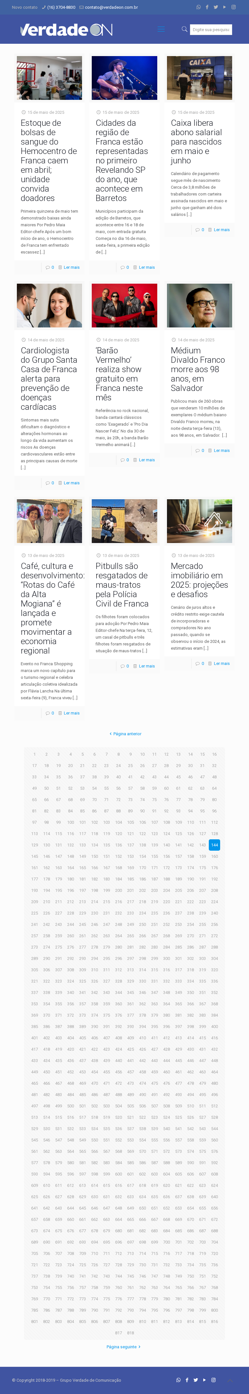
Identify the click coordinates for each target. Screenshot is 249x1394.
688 (214, 1230)
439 (106, 1060)
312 (118, 969)
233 (130, 913)
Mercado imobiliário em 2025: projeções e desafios (199, 580)
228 (70, 913)
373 (82, 1015)
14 (190, 754)
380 (166, 1015)
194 (46, 890)
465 (34, 1083)
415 (202, 1037)
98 (46, 822)
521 (130, 1117)
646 (94, 1208)
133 (82, 845)
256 (214, 924)
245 (82, 924)
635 (154, 1196)
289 (34, 958)
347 (154, 992)
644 (70, 1208)
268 (166, 935)
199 (106, 890)
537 (130, 1128)
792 (118, 1310)
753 (34, 1287)
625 (34, 1196)
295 (106, 958)
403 (58, 1037)
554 (142, 1140)
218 (142, 901)
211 (58, 901)
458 (142, 1071)
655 (202, 1208)
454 (94, 1071)
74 (142, 799)
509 (178, 1106)
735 (202, 1264)
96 (214, 811)
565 (82, 1151)
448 (214, 1060)
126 (190, 833)
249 (130, 924)
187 (154, 879)
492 (166, 1094)
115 (58, 833)
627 (58, 1196)
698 (142, 1242)
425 (130, 1049)
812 (166, 1321)
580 (70, 1162)
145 (34, 856)
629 (82, 1196)
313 (130, 969)
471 (106, 1083)
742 (94, 1276)
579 (58, 1162)
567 (106, 1151)
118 (94, 833)
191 (202, 879)
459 (154, 1071)
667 (154, 1219)
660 (70, 1219)
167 (106, 867)
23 (106, 765)
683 (154, 1230)
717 (178, 1253)
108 (166, 822)
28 (166, 765)
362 (142, 1003)
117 (82, 833)
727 (106, 1264)
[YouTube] (224, 7)
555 (154, 1140)
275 (58, 947)
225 (34, 913)
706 (46, 1253)
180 (70, 879)
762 (142, 1287)
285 (178, 947)
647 (106, 1208)
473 (130, 1083)
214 (94, 901)
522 (142, 1117)
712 (118, 1253)
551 (106, 1140)
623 (202, 1185)
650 (142, 1208)
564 (70, 1151)
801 (34, 1321)
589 (178, 1162)
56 (118, 788)
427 (154, 1049)
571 (154, 1151)
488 (118, 1094)
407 (106, 1037)
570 (142, 1151)
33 (34, 776)
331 (154, 981)
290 (46, 958)
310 (94, 969)
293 (82, 958)
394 (142, 1026)
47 (202, 776)
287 (202, 947)
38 (94, 776)
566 (94, 1151)
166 (94, 867)
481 (34, 1094)
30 (190, 765)
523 (154, 1117)
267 (154, 935)
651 (154, 1208)
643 (58, 1208)
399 (202, 1026)
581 (82, 1162)
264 (118, 935)
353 (34, 1003)
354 (46, 1003)
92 (166, 811)
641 (34, 1208)
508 (166, 1106)
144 (214, 845)
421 (82, 1049)
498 (46, 1106)
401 (34, 1037)
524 (166, 1117)
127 (202, 833)
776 (118, 1298)
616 (118, 1185)
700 (166, 1242)
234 (142, 913)
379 (154, 1015)
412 (166, 1037)
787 (58, 1310)
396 (166, 1026)
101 (82, 822)
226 (46, 913)
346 (142, 992)
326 (94, 981)
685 (178, 1230)
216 (118, 901)
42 (142, 776)
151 (106, 856)
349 (178, 992)
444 (166, 1060)
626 (46, 1196)
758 (94, 1287)
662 (94, 1219)
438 (94, 1060)
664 (118, 1219)
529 (34, 1128)
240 (214, 913)
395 (154, 1026)
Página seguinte (121, 1346)
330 (142, 981)
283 (154, 947)
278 (94, 947)
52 (70, 788)
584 (118, 1162)
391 (106, 1026)
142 (190, 845)
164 (70, 867)
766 (190, 1287)
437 (82, 1060)
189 (178, 879)
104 (118, 822)
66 (46, 799)
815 (202, 1321)
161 (34, 867)
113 (34, 833)
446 (190, 1060)
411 (154, 1037)
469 (82, 1083)
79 (202, 799)
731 (154, 1264)
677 (82, 1230)
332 (166, 981)
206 (190, 890)
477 (178, 1083)
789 (82, 1310)
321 (34, 981)
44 (166, 776)
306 (46, 969)
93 (178, 811)
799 (202, 1310)
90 (142, 811)
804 (70, 1321)
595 (58, 1174)
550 (94, 1140)
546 (46, 1140)
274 (46, 947)
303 (202, 958)
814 (190, 1321)
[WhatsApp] (198, 7)
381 (178, 1015)
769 (34, 1298)
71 (106, 799)
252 (166, 924)
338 (46, 992)
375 (106, 1015)
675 (58, 1230)
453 (82, 1071)
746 (142, 1276)
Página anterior (127, 733)
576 (214, 1151)
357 (82, 1003)
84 (70, 811)
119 (106, 833)
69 (82, 799)
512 (214, 1106)
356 (70, 1003)
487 (106, 1094)
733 (178, 1264)
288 (214, 947)
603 (154, 1174)
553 (130, 1140)
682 (142, 1230)
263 (106, 935)
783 (202, 1298)
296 (118, 958)
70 (94, 799)
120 (118, 833)
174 (190, 867)
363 (154, 1003)
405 (82, 1037)
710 (94, 1253)
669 (178, 1219)
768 (214, 1287)
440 (118, 1060)
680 (118, 1230)
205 (178, 890)
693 (82, 1242)
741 (82, 1276)
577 (34, 1162)
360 (118, 1003)
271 (202, 935)
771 (58, 1298)
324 (70, 981)
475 (154, 1083)
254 (190, 924)
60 (166, 788)
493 (178, 1094)
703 (202, 1242)
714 (142, 1253)
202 (142, 890)
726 (94, 1264)
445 (178, 1060)
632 (118, 1196)
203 (154, 890)
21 (82, 765)
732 (166, 1264)
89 (130, 811)
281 (130, 947)
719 (202, 1253)
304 (214, 958)
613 (82, 1185)
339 (58, 992)
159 (202, 856)
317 (178, 969)
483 (58, 1094)
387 (58, 1026)
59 (154, 788)
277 (82, 947)
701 (178, 1242)
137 (130, 845)
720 (214, 1253)
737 (34, 1276)
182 (94, 879)
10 (142, 754)
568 (118, 1151)
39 (106, 776)
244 (70, 924)
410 (142, 1037)
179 (58, 879)
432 (214, 1049)
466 (46, 1083)
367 (202, 1003)
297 (130, 958)
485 (82, 1094)
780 (166, 1298)
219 (154, 901)
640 (214, 1196)
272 (214, 935)
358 (94, 1003)
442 (142, 1060)
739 (58, 1276)
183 (106, 879)
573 (178, 1151)
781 (178, 1298)
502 (94, 1106)
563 (58, 1151)
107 (154, 822)
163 (58, 867)
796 (166, 1310)
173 (178, 867)
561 (34, 1151)
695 (106, 1242)
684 (166, 1230)
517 (82, 1117)
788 (70, 1310)
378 (142, 1015)
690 (46, 1242)
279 (106, 947)
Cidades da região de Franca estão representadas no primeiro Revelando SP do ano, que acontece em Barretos (122, 160)
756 (70, 1287)
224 (214, 901)
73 (130, 799)
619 (154, 1185)
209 (34, 901)
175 (202, 867)
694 (94, 1242)
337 (34, 992)
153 (130, 856)
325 (82, 981)
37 (82, 776)
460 (166, 1071)
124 (166, 833)
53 (82, 788)
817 (118, 1332)
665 (130, 1219)
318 (190, 969)
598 (94, 1174)
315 (154, 969)
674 (46, 1230)
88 (118, 811)
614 (94, 1185)
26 (142, 765)
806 (94, 1321)
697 (130, 1242)
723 (58, 1264)
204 (166, 890)
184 (118, 879)
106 (142, 822)
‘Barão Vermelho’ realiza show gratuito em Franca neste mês (119, 374)
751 (202, 1276)
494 (190, 1094)
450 (46, 1071)
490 (142, 1094)
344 (118, 992)
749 (178, 1276)
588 (166, 1162)
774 (94, 1298)
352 (214, 992)
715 (154, 1253)
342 (94, 992)
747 (154, 1276)
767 (202, 1287)
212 (70, 901)
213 (82, 901)
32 (214, 765)
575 (202, 1151)
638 (190, 1196)
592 (214, 1162)
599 (106, 1174)
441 (130, 1060)
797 (178, 1310)
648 (118, 1208)
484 (70, 1094)
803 (58, 1321)
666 (142, 1219)
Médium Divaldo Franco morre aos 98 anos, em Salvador (198, 369)
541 (178, 1128)
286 (190, 947)
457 (130, 1071)
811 (154, 1321)
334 (190, 981)
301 (178, 958)
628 (70, 1196)
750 (190, 1276)
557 (178, 1140)
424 (118, 1049)
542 (190, 1128)
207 (202, 890)
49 (34, 788)
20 (70, 765)
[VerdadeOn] (67, 29)
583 (106, 1162)
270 (190, 935)
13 (178, 754)
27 (154, 765)
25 (130, 765)
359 (106, 1003)
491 (154, 1094)
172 (166, 867)
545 (34, 1140)
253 (178, 924)
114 (46, 833)
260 (70, 935)
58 (142, 788)
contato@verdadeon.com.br (111, 7)
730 (142, 1264)
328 (118, 981)
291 (58, 958)
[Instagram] (233, 7)
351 (202, 992)
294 (94, 958)
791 (106, 1310)
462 (190, 1071)
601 (130, 1174)
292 (70, 958)
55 (106, 788)
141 (178, 845)
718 (190, 1253)
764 (166, 1287)
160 (214, 856)
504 (118, 1106)
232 (118, 913)
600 (118, 1174)
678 (94, 1230)
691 (58, 1242)
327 (106, 981)
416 (214, 1037)
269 (178, 935)
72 (118, 799)
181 (82, 879)
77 (178, 799)
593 (34, 1174)
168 (118, 867)
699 (154, 1242)
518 (94, 1117)
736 (214, 1264)
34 (46, 776)
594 (46, 1174)
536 (118, 1128)
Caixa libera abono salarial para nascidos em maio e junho (196, 141)
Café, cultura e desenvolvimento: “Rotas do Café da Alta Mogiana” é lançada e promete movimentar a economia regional (53, 608)
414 (190, 1037)
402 (46, 1037)
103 (106, 822)
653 (178, 1208)
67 (58, 799)
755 (58, 1287)
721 (34, 1264)
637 (178, 1196)
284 (166, 947)
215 (106, 901)
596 (70, 1174)
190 (190, 879)
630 (94, 1196)
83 (58, 811)
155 (154, 856)
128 (214, 833)
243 (58, 924)
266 (142, 935)
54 (94, 788)
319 (202, 969)
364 (166, 1003)
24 (118, 765)
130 (46, 845)
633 (130, 1196)
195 (58, 890)
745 (130, 1276)
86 (94, 811)
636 (166, 1196)
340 (70, 992)
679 (106, 1230)
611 (58, 1185)
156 (166, 856)
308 (70, 969)
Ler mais (72, 267)
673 (34, 1230)
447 (202, 1060)
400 (214, 1026)
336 (214, 981)
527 (202, 1117)
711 (106, 1253)
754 (46, 1287)
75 (154, 799)
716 (166, 1253)
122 (142, 833)
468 (70, 1083)
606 (190, 1174)
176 (214, 867)
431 (202, 1049)
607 (202, 1174)
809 (130, 1321)
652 (166, 1208)
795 (154, 1310)
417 (34, 1049)
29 (178, 765)
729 (130, 1264)
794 (142, 1310)
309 (82, 969)
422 (94, 1049)
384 (214, 1015)
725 (82, 1264)
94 (190, 811)
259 (58, 935)
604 (166, 1174)
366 (190, 1003)
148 (70, 856)
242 (46, 924)
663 (106, 1219)
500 (70, 1106)
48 (214, 776)
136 (118, 845)
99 (58, 822)
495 (202, 1094)
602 (142, 1174)
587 (154, 1162)
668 (166, 1219)
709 (82, 1253)
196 (70, 890)
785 (34, 1310)
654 (190, 1208)
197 (82, 890)
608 (214, 1174)
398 (190, 1026)
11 (154, 754)
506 (142, 1106)
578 (46, 1162)
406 (94, 1037)
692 (70, 1242)
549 (82, 1140)
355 (58, 1003)
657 (34, 1219)
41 (130, 776)
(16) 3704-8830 (61, 7)
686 (190, 1230)
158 (190, 856)
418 (46, 1049)
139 (154, 845)
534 (94, 1128)
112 (214, 822)
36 (70, 776)
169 (130, 867)
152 (118, 856)
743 (106, 1276)
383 (202, 1015)
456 (118, 1071)
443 (154, 1060)
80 (214, 799)
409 (130, 1037)
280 (118, 947)
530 (46, 1128)
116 (70, 833)
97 (34, 822)
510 (190, 1106)
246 (94, 924)
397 (178, 1026)
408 (118, 1037)
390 (94, 1026)
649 (130, 1208)
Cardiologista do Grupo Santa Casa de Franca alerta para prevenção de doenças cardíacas (49, 379)
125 (178, 833)
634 (142, 1196)
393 (130, 1026)
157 (178, 856)
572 (166, 1151)
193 (34, 890)
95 (202, 811)
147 (58, 856)
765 (178, 1287)
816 (214, 1321)
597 (82, 1174)
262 (94, 935)
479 (202, 1083)
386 (46, 1026)
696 (118, 1242)
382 (190, 1015)
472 (118, 1083)
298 (142, 958)
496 (214, 1094)
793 (130, 1310)
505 (130, 1106)
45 (178, 776)
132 (70, 845)
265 (130, 935)
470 (94, 1083)
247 (106, 924)
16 (214, 754)
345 (130, 992)
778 (142, 1298)
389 (82, 1026)
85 (82, 811)
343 (106, 992)
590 (190, 1162)
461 (178, 1071)
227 (58, 913)
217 (130, 901)
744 (118, 1276)
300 (166, 958)
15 (202, 754)
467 (58, 1083)
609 (34, 1185)
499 (58, 1106)
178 (46, 879)
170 (142, 867)
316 (166, 969)
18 (46, 765)
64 (214, 788)
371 (58, 1015)
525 (178, 1117)
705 (34, 1253)
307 (58, 969)
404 (70, 1037)
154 (142, 856)
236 (166, 913)
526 (190, 1117)
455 (106, 1071)
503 (106, 1106)
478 (190, 1083)
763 (154, 1287)
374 (94, 1015)
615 (106, 1185)
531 (58, 1128)
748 (166, 1276)
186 (142, 879)
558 (190, 1140)
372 (70, 1015)
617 (130, 1185)
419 (58, 1049)
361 (130, 1003)
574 (190, 1151)
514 (46, 1117)
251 (154, 924)
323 (58, 981)
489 (130, 1094)
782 (190, 1298)
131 (58, 845)
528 (214, 1117)
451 (58, 1071)
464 (214, 1071)
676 (70, 1230)
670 (190, 1219)
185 (130, 879)
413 (178, 1037)
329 (130, 981)
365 (178, 1003)
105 (130, 822)
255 (202, 924)
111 (202, 822)
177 (34, 879)
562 (46, 1151)
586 (142, 1162)
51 (58, 788)
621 (178, 1185)
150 (94, 856)
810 (142, 1321)
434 (46, 1060)
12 (166, 754)
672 (214, 1219)
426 (142, 1049)
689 (34, 1242)
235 (154, 913)
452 (70, 1071)
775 (106, 1298)
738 (46, 1276)
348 (166, 992)
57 (130, 788)
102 (94, 822)
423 (106, 1049)
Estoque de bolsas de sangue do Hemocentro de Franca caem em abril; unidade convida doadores (49, 160)
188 (166, 879)
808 (118, 1321)
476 (166, 1083)
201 (130, 890)
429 (178, 1049)
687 (202, 1230)
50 (46, 788)
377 (130, 1015)
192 (214, 879)
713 (130, 1253)
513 (34, 1117)
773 (82, 1298)
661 (82, 1219)
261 (82, 935)
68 (70, 799)
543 (202, 1128)
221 (178, 901)
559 (202, 1140)
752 (214, 1276)
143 (202, 845)
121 (130, 833)
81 (34, 811)
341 (82, 992)
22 (94, 765)
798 (190, 1310)
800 (214, 1310)
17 (34, 765)
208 (214, 890)
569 (130, 1151)
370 (46, 1015)
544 (214, 1128)
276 (70, 947)
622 (190, 1185)
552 (118, 1140)
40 (118, 776)
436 (70, 1060)
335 (202, 981)
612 (70, 1185)
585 (130, 1162)
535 (106, 1128)
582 (94, 1162)
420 (70, 1049)
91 (154, 811)
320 (214, 969)
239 (202, 913)
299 (154, 958)
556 (166, 1140)
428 (166, 1049)
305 (34, 969)
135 (106, 845)
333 (178, 981)
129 (34, 845)
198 (94, 890)
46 (190, 776)
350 (190, 992)
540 (166, 1128)
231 (106, 913)
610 (46, 1185)
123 (154, 833)
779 (154, 1298)
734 (190, 1264)
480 (214, 1083)
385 (34, 1026)
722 (46, 1264)
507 (154, 1106)
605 (178, 1174)
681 (130, 1230)
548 (70, 1140)
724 (70, 1264)
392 (118, 1026)
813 (178, 1321)
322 (46, 981)
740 (70, 1276)
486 (94, 1094)
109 (178, 822)
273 (34, 947)
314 (142, 969)
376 (118, 1015)
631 (106, 1196)
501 (82, 1106)
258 (46, 935)
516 (70, 1117)
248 (118, 924)
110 (190, 822)
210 (46, 901)
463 (202, 1071)
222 (190, 901)
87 (106, 811)
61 (178, 788)
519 (106, 1117)
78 (190, 799)
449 (34, 1071)
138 (142, 845)
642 (46, 1208)
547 (58, 1140)
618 (142, 1185)
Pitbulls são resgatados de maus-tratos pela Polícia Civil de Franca (122, 584)
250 (142, 924)
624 (214, 1185)
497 (34, 1106)
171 (154, 867)
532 (70, 1128)
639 (202, 1196)
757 (82, 1287)
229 (82, 913)
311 (106, 969)
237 (178, 913)
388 (70, 1026)
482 (46, 1094)
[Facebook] (207, 7)
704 (214, 1242)
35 (58, 776)
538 (142, 1128)
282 (142, 947)
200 (118, 890)
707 (58, 1253)
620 (166, 1185)
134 (94, 845)
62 (190, 788)
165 (82, 867)
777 (130, 1298)
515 (58, 1117)
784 (214, 1298)
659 (58, 1219)
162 (46, 867)
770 (46, 1298)
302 (190, 958)
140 (166, 845)
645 (82, 1208)
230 (94, 913)
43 (154, 776)
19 (58, 765)
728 (118, 1264)
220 (166, 901)
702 (190, 1242)
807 (106, 1321)
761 (130, 1287)
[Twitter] (216, 7)
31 (202, 765)
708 (70, 1253)
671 (202, 1219)
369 (34, 1015)
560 (214, 1140)
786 (46, 1310)
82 (46, 811)
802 (46, 1321)
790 (94, 1310)
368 (214, 1003)
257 (34, 935)
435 (58, 1060)
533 (82, 1128)
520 (118, 1117)
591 (202, 1162)
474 (142, 1083)
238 (190, 913)
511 (202, 1106)
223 (202, 901)
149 (82, 856)
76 (166, 799)
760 (118, 1287)
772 (70, 1298)
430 (190, 1049)
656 (214, 1208)
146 (46, 856)
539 (154, 1128)
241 (34, 924)
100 (70, 822)
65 (34, 799)
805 (82, 1321)
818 (130, 1332)
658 (46, 1219)
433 (34, 1060)
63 (202, 788)
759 (106, 1287)
